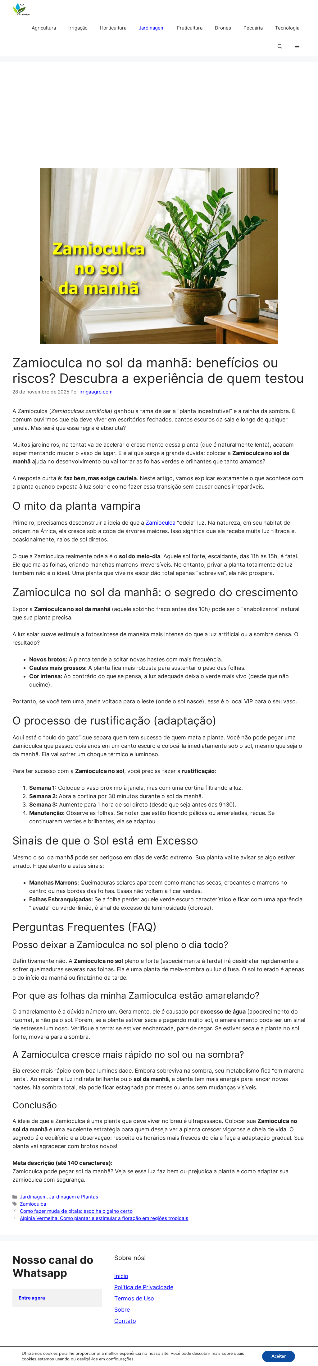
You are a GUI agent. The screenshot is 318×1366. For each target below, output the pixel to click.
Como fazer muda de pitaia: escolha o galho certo (76, 1211)
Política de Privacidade (143, 1287)
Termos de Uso (134, 1298)
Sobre (122, 1309)
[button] (279, 46)
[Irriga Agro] (23, 9)
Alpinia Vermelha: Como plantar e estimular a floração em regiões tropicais (104, 1218)
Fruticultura (189, 28)
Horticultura (113, 28)
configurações (120, 1359)
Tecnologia (287, 28)
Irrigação (78, 28)
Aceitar (278, 1356)
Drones (223, 28)
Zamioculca (160, 522)
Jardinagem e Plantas (73, 1197)
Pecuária (253, 28)
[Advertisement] (159, 121)
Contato (125, 1321)
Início (121, 1276)
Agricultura (44, 28)
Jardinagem (152, 28)
